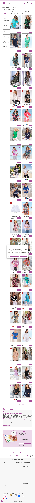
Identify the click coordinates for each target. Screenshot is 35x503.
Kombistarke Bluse (27, 178)
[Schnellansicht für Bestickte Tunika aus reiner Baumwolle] (30, 345)
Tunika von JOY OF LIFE (15, 288)
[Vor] (24, 404)
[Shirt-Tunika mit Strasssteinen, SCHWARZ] (16, 344)
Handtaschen (5, 25)
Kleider (4, 31)
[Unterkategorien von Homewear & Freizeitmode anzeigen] (8, 27)
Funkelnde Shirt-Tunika (27, 197)
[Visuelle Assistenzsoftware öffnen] (23, 496)
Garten (4, 479)
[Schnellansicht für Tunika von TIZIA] (30, 364)
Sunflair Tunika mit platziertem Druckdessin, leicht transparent (27, 216)
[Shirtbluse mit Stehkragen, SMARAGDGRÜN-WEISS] (16, 307)
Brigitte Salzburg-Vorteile (16, 471)
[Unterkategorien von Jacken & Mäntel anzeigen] (8, 30)
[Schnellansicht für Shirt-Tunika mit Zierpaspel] (30, 382)
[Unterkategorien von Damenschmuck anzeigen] (8, 42)
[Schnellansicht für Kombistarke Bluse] (30, 181)
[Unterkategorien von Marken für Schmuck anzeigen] (8, 47)
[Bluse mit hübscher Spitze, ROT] (14, 105)
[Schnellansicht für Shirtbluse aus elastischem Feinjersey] (30, 88)
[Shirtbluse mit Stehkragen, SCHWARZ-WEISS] (15, 307)
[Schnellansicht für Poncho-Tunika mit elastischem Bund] (30, 327)
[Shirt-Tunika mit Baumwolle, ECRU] (15, 399)
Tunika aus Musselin (27, 288)
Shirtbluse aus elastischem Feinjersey (27, 85)
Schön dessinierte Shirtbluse (15, 197)
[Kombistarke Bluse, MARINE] (25, 179)
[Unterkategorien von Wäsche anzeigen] (8, 41)
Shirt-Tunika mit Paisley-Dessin (15, 270)
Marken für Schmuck (5, 47)
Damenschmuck (5, 42)
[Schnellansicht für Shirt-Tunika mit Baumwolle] (19, 401)
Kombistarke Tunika (27, 306)
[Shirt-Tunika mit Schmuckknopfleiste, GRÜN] (14, 86)
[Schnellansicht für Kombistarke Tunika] (30, 309)
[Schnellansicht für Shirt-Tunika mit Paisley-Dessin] (19, 272)
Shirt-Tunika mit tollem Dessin (15, 234)
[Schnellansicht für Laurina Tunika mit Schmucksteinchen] (30, 162)
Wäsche (5, 41)
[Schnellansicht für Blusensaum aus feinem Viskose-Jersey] (19, 218)
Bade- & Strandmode (5, 19)
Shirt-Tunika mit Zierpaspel (27, 380)
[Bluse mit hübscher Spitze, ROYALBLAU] (15, 105)
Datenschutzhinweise (21, 445)
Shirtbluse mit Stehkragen (16, 306)
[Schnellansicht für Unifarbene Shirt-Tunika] (30, 401)
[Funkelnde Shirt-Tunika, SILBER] (28, 198)
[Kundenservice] (2, 501)
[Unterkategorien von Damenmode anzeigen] (8, 14)
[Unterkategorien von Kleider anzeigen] (8, 31)
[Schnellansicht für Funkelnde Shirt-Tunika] (30, 200)
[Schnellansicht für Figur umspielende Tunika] (19, 162)
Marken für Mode (5, 46)
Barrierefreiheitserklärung (26, 482)
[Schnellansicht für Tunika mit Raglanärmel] (30, 236)
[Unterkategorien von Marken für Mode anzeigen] (8, 46)
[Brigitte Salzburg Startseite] (4, 3)
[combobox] (12, 3)
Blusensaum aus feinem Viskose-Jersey (15, 216)
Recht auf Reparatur (25, 483)
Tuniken (5, 24)
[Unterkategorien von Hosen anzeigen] (8, 28)
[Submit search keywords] (16, 3)
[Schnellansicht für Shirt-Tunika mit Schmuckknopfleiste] (19, 88)
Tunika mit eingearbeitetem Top (27, 67)
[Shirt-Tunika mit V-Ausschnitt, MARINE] (14, 49)
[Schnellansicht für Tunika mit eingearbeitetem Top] (30, 69)
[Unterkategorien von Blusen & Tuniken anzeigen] (8, 21)
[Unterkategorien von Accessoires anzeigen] (8, 16)
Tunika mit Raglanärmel (27, 234)
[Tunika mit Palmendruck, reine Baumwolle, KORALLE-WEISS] (27, 124)
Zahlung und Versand (15, 472)
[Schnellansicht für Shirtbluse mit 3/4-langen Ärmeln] (30, 254)
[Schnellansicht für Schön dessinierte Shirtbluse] (19, 200)
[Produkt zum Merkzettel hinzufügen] (20, 16)
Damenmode (4, 14)
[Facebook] (19, 496)
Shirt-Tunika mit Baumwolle (15, 398)
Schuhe (5, 37)
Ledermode (5, 32)
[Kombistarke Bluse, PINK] (26, 179)
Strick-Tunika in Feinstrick (27, 104)
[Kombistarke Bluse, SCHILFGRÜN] (27, 179)
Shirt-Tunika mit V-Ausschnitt (15, 48)
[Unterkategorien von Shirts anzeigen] (8, 39)
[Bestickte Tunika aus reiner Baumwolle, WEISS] (27, 344)
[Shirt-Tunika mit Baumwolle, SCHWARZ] (16, 399)
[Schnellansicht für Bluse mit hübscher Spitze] (19, 107)
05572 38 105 (5, 462)
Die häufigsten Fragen (27, 462)
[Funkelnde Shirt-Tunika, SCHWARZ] (27, 198)
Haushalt (4, 478)
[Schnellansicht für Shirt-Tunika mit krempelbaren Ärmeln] (19, 364)
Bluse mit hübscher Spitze (16, 104)
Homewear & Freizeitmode (5, 27)
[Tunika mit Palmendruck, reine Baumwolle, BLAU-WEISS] (26, 124)
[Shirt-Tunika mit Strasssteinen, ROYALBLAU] (15, 344)
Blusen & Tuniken (6, 21)
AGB (23, 472)
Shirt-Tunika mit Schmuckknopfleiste (15, 85)
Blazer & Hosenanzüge (6, 20)
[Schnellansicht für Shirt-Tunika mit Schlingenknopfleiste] (19, 32)
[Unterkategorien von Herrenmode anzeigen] (8, 44)
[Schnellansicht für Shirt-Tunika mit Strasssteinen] (19, 345)
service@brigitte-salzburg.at (18, 462)
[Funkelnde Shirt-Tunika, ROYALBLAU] (26, 198)
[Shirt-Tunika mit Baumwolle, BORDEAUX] (14, 399)
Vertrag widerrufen (25, 466)
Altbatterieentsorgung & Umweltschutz (26, 478)
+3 (17, 86)
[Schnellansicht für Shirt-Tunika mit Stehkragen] (30, 32)
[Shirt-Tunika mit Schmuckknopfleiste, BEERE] (13, 86)
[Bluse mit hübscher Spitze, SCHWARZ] (16, 105)
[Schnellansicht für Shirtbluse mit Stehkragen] (30, 144)
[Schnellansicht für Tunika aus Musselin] (30, 290)
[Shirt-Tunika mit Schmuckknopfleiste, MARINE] (15, 86)
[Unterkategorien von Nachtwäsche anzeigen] (8, 33)
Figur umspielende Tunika (16, 160)
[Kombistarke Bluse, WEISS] (28, 179)
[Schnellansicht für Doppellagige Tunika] (19, 382)
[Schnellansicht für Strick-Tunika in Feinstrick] (30, 107)
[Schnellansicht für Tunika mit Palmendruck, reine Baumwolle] (30, 125)
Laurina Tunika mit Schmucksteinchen (27, 160)
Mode (5, 13)
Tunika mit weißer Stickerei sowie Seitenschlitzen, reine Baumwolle (27, 48)
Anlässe (5, 17)
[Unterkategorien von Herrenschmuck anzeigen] (8, 45)
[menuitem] (5, 6)
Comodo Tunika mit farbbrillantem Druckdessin (16, 67)
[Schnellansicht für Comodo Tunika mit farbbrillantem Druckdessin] (19, 69)
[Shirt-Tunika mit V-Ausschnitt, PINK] (16, 49)
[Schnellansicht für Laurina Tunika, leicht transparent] (19, 125)
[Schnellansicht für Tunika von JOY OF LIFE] (19, 290)
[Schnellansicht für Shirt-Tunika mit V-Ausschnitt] (19, 51)
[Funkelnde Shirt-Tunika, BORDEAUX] (25, 198)
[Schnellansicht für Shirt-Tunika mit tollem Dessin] (19, 236)
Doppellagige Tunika (15, 380)
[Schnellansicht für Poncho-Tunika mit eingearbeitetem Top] (19, 144)
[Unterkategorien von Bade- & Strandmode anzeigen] (8, 19)
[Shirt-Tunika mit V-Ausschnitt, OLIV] (15, 49)
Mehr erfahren (7, 425)
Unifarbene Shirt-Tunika (27, 398)
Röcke (4, 36)
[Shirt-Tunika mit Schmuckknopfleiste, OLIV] (16, 86)
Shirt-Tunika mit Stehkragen (15, 178)
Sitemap (4, 471)
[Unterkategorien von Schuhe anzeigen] (8, 37)
